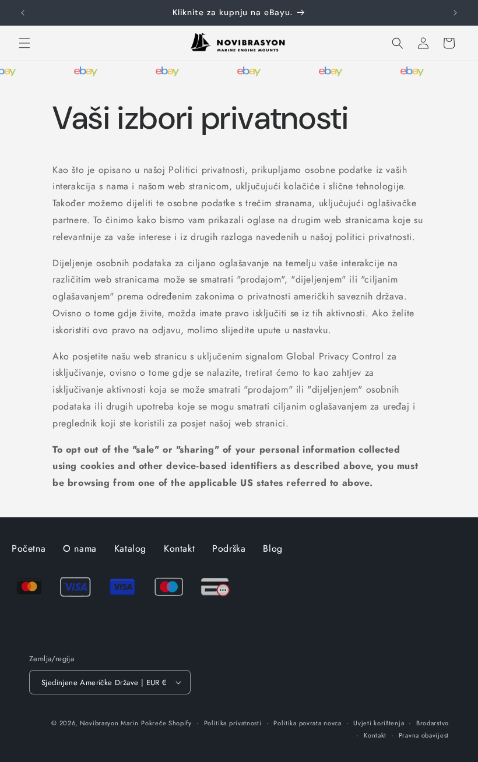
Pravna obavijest (424, 735)
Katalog (130, 548)
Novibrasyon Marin (109, 723)
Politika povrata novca (307, 723)
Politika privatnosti (233, 723)
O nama (80, 548)
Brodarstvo (432, 723)
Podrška (228, 548)
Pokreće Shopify (166, 723)
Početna (28, 548)
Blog (272, 548)
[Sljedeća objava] (455, 13)
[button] (24, 43)
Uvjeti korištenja (378, 723)
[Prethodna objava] (23, 13)
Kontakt (179, 548)
